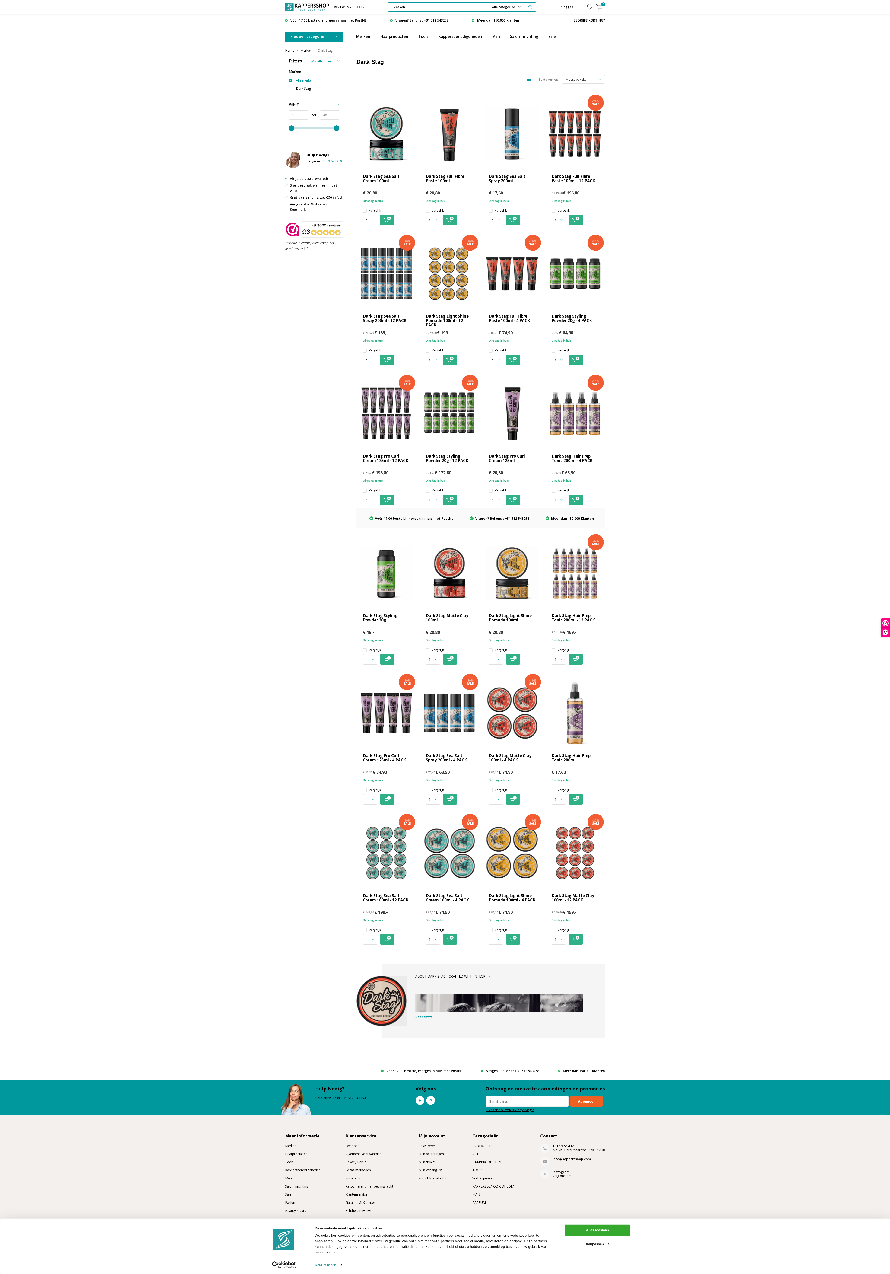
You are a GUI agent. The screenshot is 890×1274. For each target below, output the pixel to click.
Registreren (427, 1145)
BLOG (360, 7)
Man (496, 36)
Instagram (430, 1100)
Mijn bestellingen (431, 1154)
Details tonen (325, 1265)
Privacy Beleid (356, 1162)
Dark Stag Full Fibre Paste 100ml (445, 178)
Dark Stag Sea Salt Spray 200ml (507, 178)
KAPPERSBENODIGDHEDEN (493, 1186)
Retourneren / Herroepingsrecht (369, 1186)
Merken (363, 36)
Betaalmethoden (358, 1170)
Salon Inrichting (524, 36)
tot (312, 115)
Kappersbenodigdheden (460, 36)
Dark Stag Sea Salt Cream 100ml (381, 178)
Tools (423, 36)
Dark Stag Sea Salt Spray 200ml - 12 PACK (385, 318)
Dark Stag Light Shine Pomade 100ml (510, 618)
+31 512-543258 (565, 1146)
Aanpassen (595, 1244)
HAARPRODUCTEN (486, 1162)
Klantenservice (356, 1194)
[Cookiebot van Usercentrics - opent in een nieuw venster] (284, 1264)
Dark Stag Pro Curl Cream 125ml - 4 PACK (384, 758)
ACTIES (477, 1154)
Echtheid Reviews (359, 1210)
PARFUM (479, 1202)
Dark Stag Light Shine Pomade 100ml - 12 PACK (447, 320)
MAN (476, 1194)
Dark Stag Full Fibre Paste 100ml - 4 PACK (509, 318)
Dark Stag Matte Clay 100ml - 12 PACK (573, 898)
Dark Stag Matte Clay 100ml (447, 618)
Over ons (352, 1145)
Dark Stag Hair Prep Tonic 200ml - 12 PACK (573, 618)
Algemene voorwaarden (363, 1154)
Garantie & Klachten (361, 1202)
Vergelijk (375, 211)
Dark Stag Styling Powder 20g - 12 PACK (447, 458)
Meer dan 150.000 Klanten (498, 20)
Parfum (290, 1202)
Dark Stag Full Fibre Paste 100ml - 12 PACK (573, 178)
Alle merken (305, 80)
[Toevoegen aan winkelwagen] (387, 220)
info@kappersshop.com (572, 1159)
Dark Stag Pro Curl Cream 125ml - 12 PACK (385, 458)
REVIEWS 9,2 (342, 7)
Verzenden (353, 1178)
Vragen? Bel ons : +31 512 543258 (421, 20)
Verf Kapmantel (484, 1178)
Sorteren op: (549, 79)
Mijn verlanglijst (430, 1170)
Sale (552, 36)
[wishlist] (589, 7)
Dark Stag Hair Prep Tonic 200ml (571, 758)
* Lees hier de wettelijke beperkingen (510, 1110)
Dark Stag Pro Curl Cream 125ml (507, 458)
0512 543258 (332, 161)
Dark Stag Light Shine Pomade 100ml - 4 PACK (512, 898)
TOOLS (477, 1170)
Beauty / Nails (295, 1210)
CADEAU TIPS (482, 1145)
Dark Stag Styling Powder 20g (380, 618)
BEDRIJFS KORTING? (589, 20)
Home (289, 50)
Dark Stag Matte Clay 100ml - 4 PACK (510, 758)
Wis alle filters (321, 61)
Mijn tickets (427, 1162)
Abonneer (586, 1101)
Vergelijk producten (433, 1178)
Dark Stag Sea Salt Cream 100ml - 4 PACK (447, 898)
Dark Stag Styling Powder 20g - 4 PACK (572, 318)
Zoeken (530, 7)
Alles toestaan (597, 1230)
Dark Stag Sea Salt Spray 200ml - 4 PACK (446, 758)
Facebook (420, 1100)
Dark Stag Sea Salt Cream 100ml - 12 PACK (385, 898)
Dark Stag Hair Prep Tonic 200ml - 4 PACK (572, 458)
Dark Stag (303, 88)
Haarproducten (394, 36)
